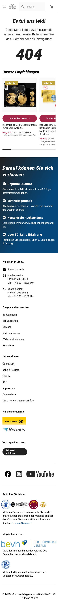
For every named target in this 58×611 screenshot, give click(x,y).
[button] (4, 7)
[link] (12, 7)
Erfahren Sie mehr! (22, 523)
